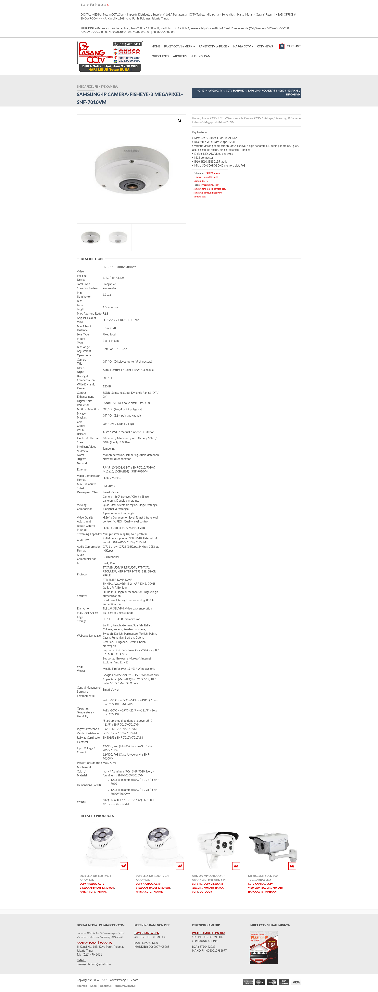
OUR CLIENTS (160, 56)
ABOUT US (180, 56)
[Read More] (105, 847)
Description (92, 259)
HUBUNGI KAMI (201, 56)
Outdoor (206, 892)
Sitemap (82, 986)
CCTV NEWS (265, 46)
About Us (105, 986)
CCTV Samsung (235, 91)
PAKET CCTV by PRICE (213, 46)
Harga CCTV (215, 91)
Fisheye (268, 118)
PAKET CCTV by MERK (178, 46)
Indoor (102, 892)
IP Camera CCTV (251, 118)
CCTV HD (197, 884)
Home (200, 91)
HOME (156, 46)
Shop (93, 986)
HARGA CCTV (242, 46)
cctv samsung (206, 185)
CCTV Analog (88, 884)
